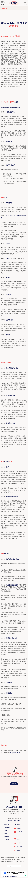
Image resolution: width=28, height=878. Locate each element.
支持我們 (14, 3)
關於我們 (4, 8)
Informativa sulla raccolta (9, 876)
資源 (5, 833)
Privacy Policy (10, 866)
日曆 (5, 830)
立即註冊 (14, 784)
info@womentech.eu (15, 753)
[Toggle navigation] (25, 3)
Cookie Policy (17, 866)
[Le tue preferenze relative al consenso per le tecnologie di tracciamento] (25, 875)
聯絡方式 (6, 836)
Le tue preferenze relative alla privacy (15, 873)
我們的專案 (7, 827)
